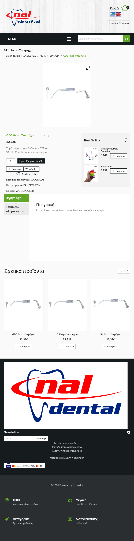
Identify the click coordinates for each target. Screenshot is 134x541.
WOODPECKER (25, 190)
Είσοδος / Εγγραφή (119, 23)
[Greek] (113, 14)
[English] (118, 14)
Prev (126, 138)
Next (126, 141)
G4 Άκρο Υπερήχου (45, 138)
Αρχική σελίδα (12, 55)
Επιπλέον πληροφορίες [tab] (15, 209)
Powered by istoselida (71, 485)
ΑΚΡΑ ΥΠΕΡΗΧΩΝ (49, 55)
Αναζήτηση (126, 38)
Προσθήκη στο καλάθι (31, 160)
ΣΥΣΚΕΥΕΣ (29, 55)
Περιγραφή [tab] (13, 198)
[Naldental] (23, 17)
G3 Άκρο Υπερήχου (48, 138)
